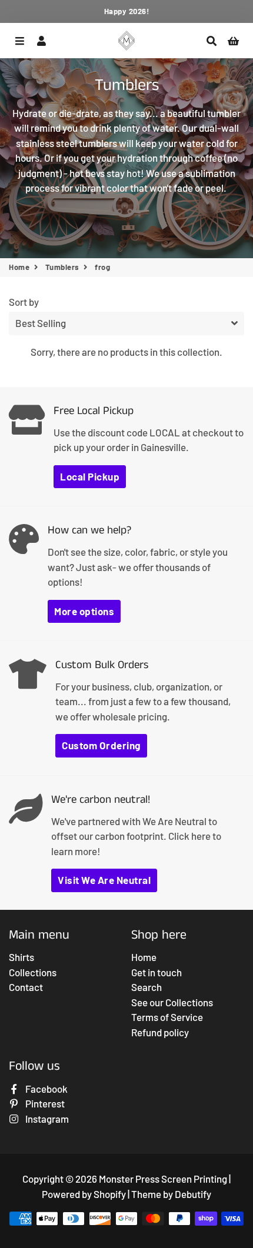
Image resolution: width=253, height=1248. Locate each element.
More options (84, 611)
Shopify (110, 1194)
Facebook (46, 1088)
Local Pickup (89, 476)
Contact (26, 987)
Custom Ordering (101, 745)
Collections (32, 972)
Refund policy (160, 1032)
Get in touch (156, 972)
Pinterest (44, 1103)
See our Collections (172, 1002)
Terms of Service (167, 1017)
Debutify (193, 1194)
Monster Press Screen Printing (163, 1178)
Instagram (46, 1118)
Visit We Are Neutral (104, 880)
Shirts (21, 957)
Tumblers (62, 267)
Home (19, 267)
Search (146, 987)
